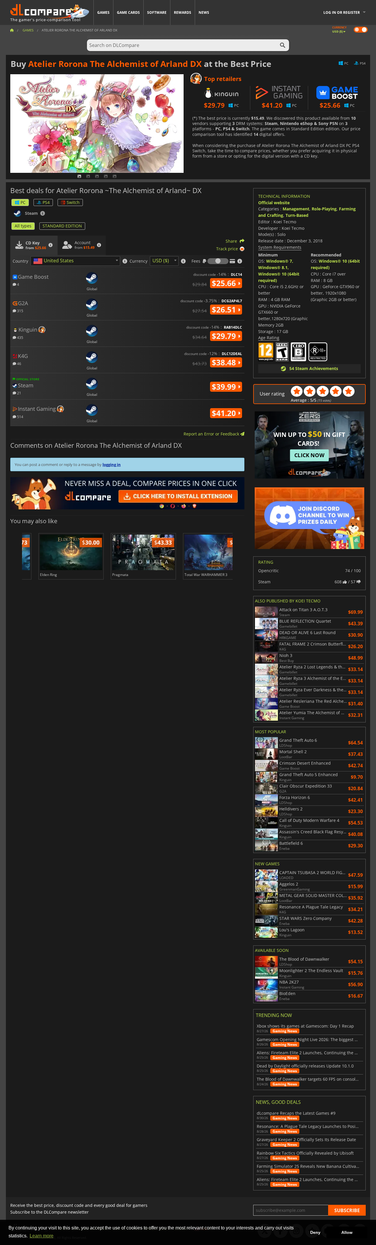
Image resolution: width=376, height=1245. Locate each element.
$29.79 (225, 336)
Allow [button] (346, 1232)
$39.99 (225, 387)
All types (23, 226)
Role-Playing (324, 209)
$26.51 (225, 310)
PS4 (46, 202)
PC (23, 202)
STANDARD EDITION (62, 226)
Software (157, 12)
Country (20, 261)
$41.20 (225, 413)
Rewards (182, 12)
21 (18, 393)
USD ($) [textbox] (160, 260)
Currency (138, 261)
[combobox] (75, 261)
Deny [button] (315, 1232)
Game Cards (128, 12)
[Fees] (218, 261)
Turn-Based (297, 215)
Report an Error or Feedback (212, 434)
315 (19, 310)
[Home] (12, 30)
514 (19, 416)
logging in (112, 464)
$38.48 (225, 362)
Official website (274, 202)
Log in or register (341, 12)
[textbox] (54, 261)
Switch (73, 202)
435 (19, 337)
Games (103, 12)
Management (296, 209)
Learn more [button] (41, 1235)
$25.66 (225, 283)
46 (18, 363)
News (204, 12)
